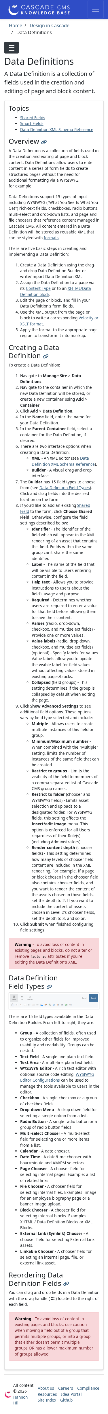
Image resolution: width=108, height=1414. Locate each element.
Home (15, 25)
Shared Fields (32, 117)
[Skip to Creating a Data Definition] (45, 355)
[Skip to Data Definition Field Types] (49, 986)
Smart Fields (31, 123)
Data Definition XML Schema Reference (56, 129)
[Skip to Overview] (44, 141)
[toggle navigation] (96, 9)
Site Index (47, 1400)
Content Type (38, 288)
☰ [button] (11, 47)
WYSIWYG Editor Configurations (57, 1077)
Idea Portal (71, 1394)
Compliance (88, 1388)
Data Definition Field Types (64, 487)
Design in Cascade (49, 25)
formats (51, 237)
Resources (47, 1394)
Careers (65, 1388)
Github (66, 1400)
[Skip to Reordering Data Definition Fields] (66, 1283)
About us (46, 1388)
